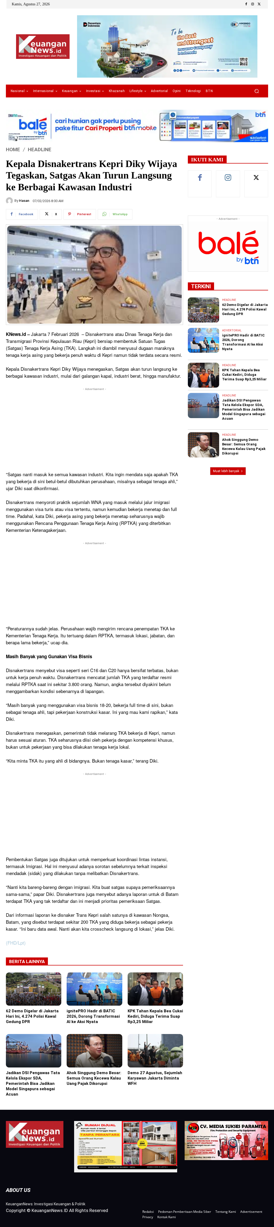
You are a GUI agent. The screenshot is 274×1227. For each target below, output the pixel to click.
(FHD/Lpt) (16, 942)
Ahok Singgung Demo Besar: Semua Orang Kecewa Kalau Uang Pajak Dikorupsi (94, 1078)
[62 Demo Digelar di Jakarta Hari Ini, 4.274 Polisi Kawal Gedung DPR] (33, 989)
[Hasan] (10, 200)
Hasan (24, 200)
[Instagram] (252, 4)
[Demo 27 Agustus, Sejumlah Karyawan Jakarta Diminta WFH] (155, 1050)
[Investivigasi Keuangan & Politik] (42, 46)
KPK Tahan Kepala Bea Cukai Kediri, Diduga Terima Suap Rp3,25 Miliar (155, 1016)
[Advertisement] (94, 429)
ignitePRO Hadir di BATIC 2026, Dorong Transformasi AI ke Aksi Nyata (93, 1016)
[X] (259, 4)
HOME (13, 149)
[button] (256, 91)
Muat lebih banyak (226, 471)
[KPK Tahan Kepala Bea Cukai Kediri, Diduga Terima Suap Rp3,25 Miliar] (155, 989)
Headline (39, 149)
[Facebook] (246, 4)
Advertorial (232, 330)
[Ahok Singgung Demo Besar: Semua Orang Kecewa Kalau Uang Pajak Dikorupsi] (94, 1050)
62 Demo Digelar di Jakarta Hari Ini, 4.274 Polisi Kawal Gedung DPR (32, 1016)
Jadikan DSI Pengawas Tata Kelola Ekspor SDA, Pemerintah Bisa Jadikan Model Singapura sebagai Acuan (33, 1083)
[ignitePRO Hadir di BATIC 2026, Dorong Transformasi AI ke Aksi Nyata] (94, 989)
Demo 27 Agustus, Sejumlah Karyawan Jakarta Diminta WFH (155, 1078)
